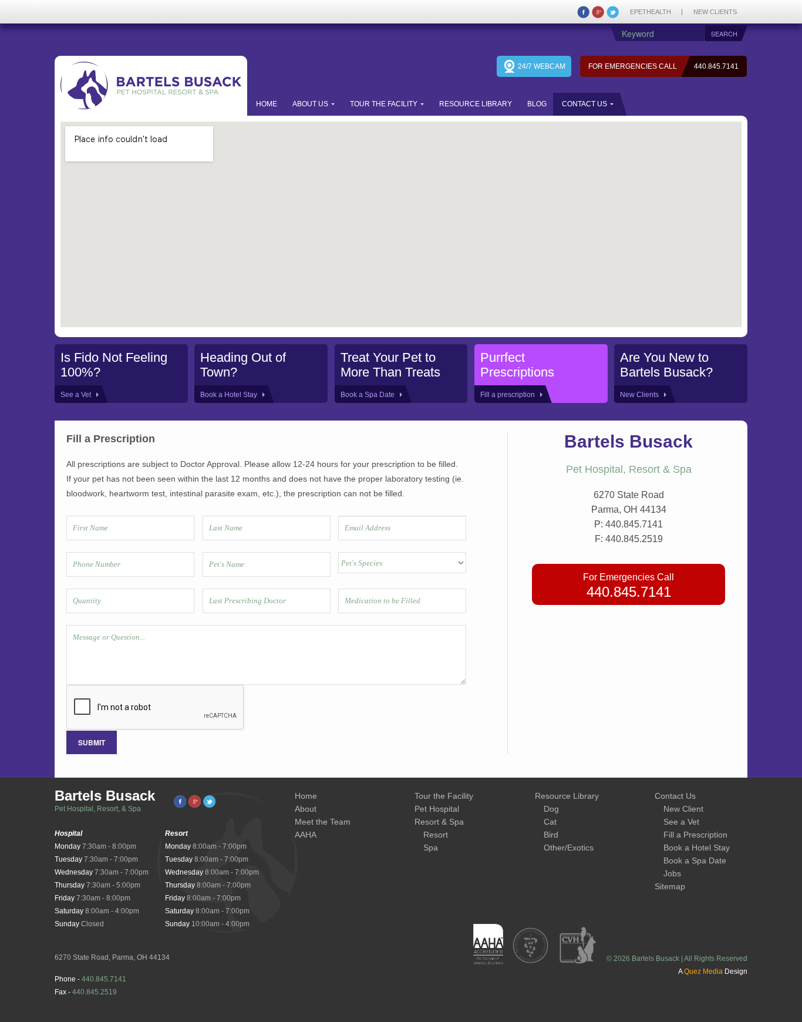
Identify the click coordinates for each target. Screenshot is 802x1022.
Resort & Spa (439, 821)
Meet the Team (323, 821)
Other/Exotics (569, 847)
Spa (430, 847)
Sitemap (670, 886)
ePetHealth (650, 12)
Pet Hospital (437, 808)
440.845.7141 (716, 66)
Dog (551, 808)
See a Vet (681, 821)
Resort (435, 834)
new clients (715, 12)
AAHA (305, 834)
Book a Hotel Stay (696, 847)
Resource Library (475, 104)
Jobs (672, 873)
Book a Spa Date (694, 860)
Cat (550, 821)
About (305, 808)
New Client (683, 808)
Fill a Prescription (695, 834)
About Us (310, 104)
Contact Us (584, 104)
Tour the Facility (383, 104)
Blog (537, 104)
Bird (551, 834)
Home (266, 104)
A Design (712, 971)
